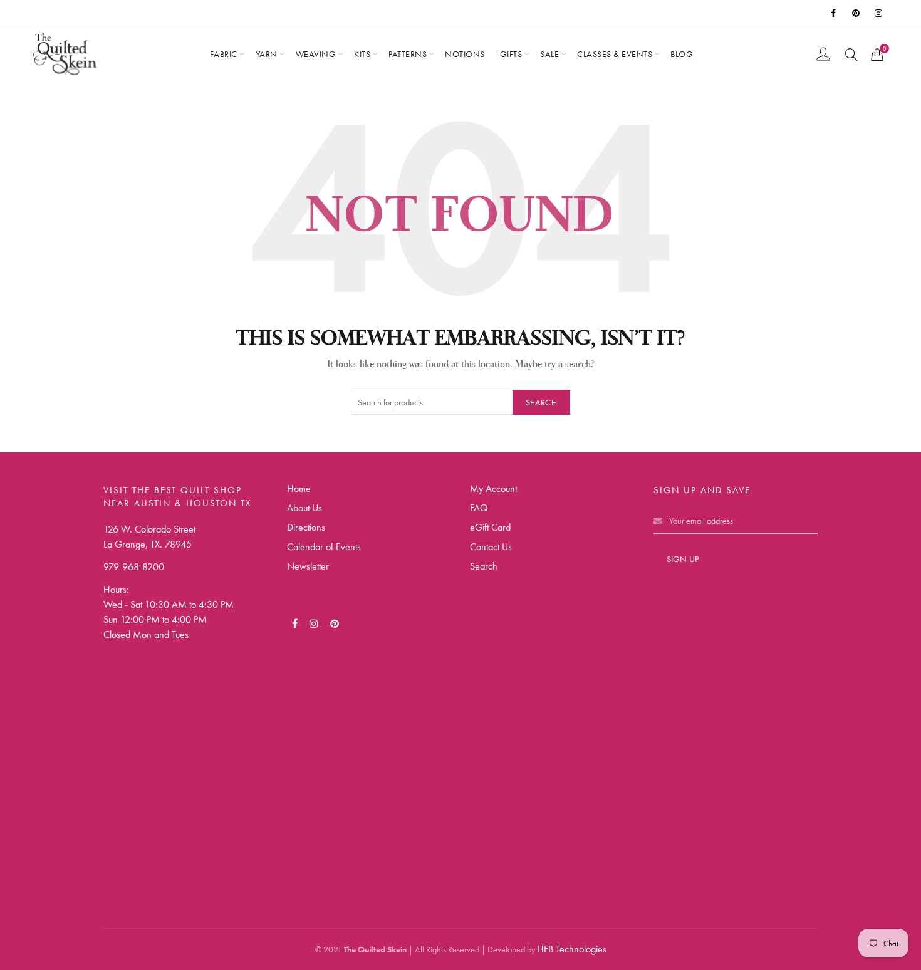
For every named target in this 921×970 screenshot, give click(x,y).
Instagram (879, 13)
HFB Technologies (571, 949)
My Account (493, 488)
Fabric (223, 54)
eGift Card (490, 527)
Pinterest (856, 13)
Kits (362, 54)
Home (299, 488)
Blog (681, 54)
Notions (465, 54)
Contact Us (491, 546)
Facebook (834, 13)
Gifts (511, 54)
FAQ (479, 507)
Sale (549, 54)
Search (541, 402)
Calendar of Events (324, 546)
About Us (304, 507)
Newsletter (308, 566)
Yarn (267, 54)
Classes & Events (614, 54)
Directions (306, 527)
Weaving (316, 54)
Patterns (407, 54)
